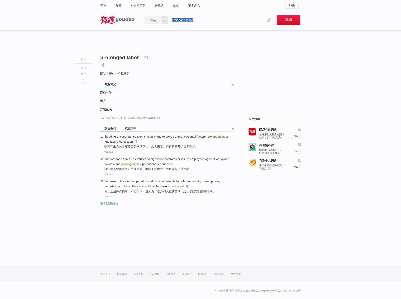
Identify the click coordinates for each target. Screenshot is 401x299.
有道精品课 (138, 5)
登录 (292, 5)
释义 (83, 68)
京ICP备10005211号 (289, 290)
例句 (83, 73)
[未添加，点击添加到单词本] (147, 57)
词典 (103, 5)
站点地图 (219, 273)
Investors (122, 273)
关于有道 (105, 273)
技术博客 (171, 273)
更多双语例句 (109, 203)
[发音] (103, 65)
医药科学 (106, 92)
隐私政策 (240, 290)
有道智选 (138, 273)
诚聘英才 (187, 273)
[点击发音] (136, 142)
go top (83, 81)
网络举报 (236, 273)
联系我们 (203, 273)
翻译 (118, 5)
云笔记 (159, 5)
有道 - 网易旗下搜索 (117, 20)
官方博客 (154, 273)
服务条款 (251, 290)
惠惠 (176, 5)
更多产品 (194, 5)
